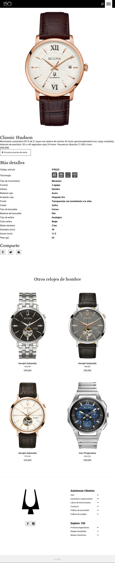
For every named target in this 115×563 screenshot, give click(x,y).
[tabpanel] (57, 69)
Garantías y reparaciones (81, 499)
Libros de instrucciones (81, 502)
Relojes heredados (78, 531)
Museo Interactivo (78, 535)
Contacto (75, 506)
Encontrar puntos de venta (15, 152)
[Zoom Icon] (57, 69)
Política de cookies (79, 514)
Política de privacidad (80, 510)
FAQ (72, 495)
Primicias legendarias (80, 527)
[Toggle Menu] (108, 4)
